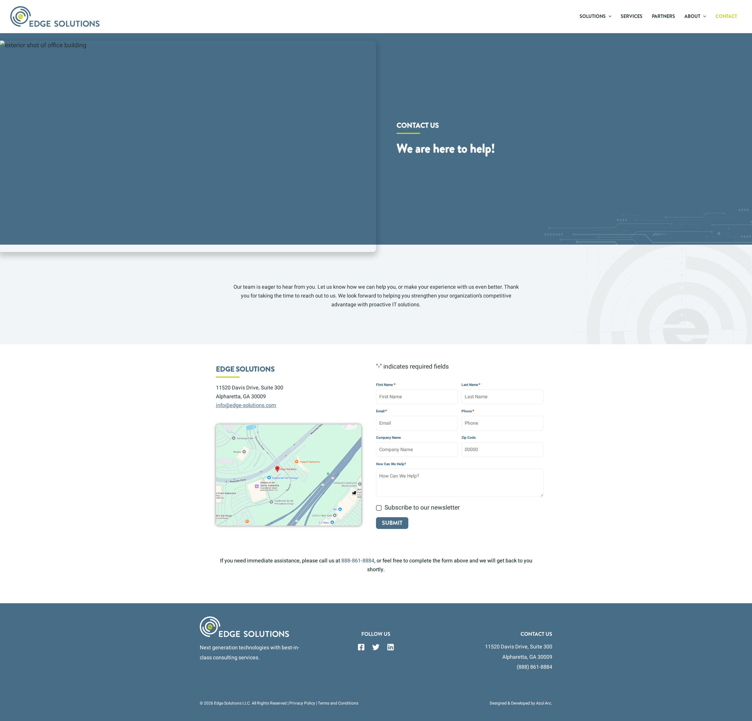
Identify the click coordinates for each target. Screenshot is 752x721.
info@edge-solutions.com (246, 405)
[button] (609, 16)
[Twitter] (376, 647)
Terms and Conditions (338, 703)
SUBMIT (392, 523)
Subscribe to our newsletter (422, 508)
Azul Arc (543, 703)
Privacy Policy (302, 703)
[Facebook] (361, 647)
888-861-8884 (357, 561)
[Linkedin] (390, 647)
